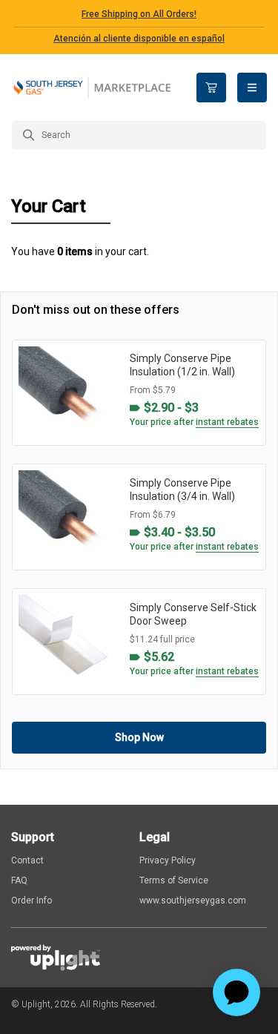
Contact (27, 860)
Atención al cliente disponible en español (139, 38)
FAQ (19, 880)
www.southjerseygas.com (192, 900)
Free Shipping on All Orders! (139, 14)
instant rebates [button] (227, 422)
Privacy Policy (167, 860)
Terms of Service (173, 880)
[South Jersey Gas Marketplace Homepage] (92, 88)
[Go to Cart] (211, 87)
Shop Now (139, 737)
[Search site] (139, 135)
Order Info (31, 900)
